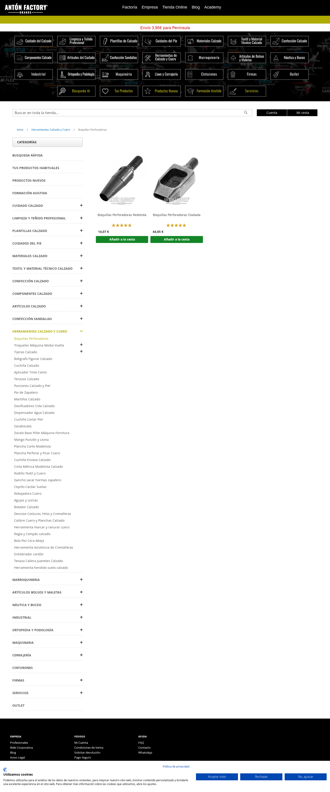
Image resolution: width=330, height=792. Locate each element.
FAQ (141, 743)
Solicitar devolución (87, 752)
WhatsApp (145, 752)
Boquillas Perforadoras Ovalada (176, 215)
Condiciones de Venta (88, 748)
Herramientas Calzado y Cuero (51, 129)
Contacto (144, 748)
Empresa (150, 7)
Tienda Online (174, 7)
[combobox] (132, 112)
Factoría (129, 7)
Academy (212, 7)
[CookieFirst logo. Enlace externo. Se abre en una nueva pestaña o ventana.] (5, 770)
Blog (196, 7)
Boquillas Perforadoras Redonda (122, 215)
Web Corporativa (21, 748)
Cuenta (271, 112)
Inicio (20, 129)
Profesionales (19, 743)
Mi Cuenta (81, 743)
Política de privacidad (176, 766)
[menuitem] (27, 155)
